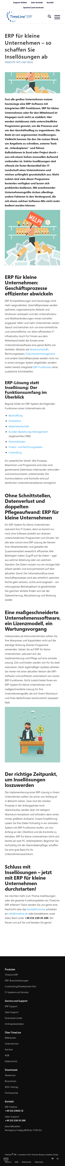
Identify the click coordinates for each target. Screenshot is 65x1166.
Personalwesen (17, 441)
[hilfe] (32, 82)
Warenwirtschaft (39, 349)
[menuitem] (20, 2)
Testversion (10, 1075)
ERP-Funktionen (42, 367)
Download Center (13, 1018)
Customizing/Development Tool (20, 986)
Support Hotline (20, 2)
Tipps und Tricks (24, 62)
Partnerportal (11, 1092)
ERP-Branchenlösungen (16, 980)
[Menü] (55, 17)
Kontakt (50, 2)
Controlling (15, 452)
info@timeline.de (18, 913)
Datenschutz (11, 1061)
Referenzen (10, 1037)
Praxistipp (10, 62)
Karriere (9, 1049)
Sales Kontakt (37, 2)
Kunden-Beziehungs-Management (28, 432)
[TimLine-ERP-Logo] (27, 17)
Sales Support (11, 1012)
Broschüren (10, 1081)
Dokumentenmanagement (40, 354)
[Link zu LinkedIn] (57, 1158)
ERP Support (11, 1006)
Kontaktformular (36, 909)
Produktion (15, 421)
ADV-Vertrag (11, 1087)
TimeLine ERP (11, 974)
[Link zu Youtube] (52, 1158)
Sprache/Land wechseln (33, 7)
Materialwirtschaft (19, 426)
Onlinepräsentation (14, 1023)
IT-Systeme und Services (16, 992)
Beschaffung (16, 415)
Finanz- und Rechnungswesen (25, 447)
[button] (6, 1160)
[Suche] (47, 17)
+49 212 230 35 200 (15, 1120)
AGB (7, 1055)
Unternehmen (12, 1043)
